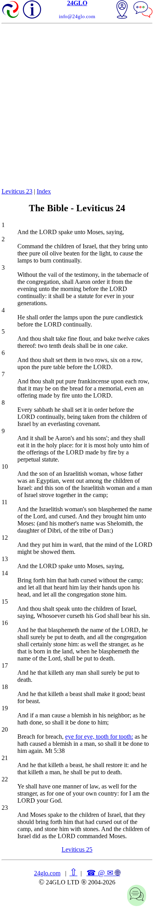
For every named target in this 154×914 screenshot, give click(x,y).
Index (44, 191)
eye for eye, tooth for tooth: (99, 736)
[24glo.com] (11, 10)
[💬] (142, 10)
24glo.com (47, 873)
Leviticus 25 (77, 849)
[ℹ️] (32, 9)
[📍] (122, 10)
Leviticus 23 (17, 191)
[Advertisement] (77, 105)
